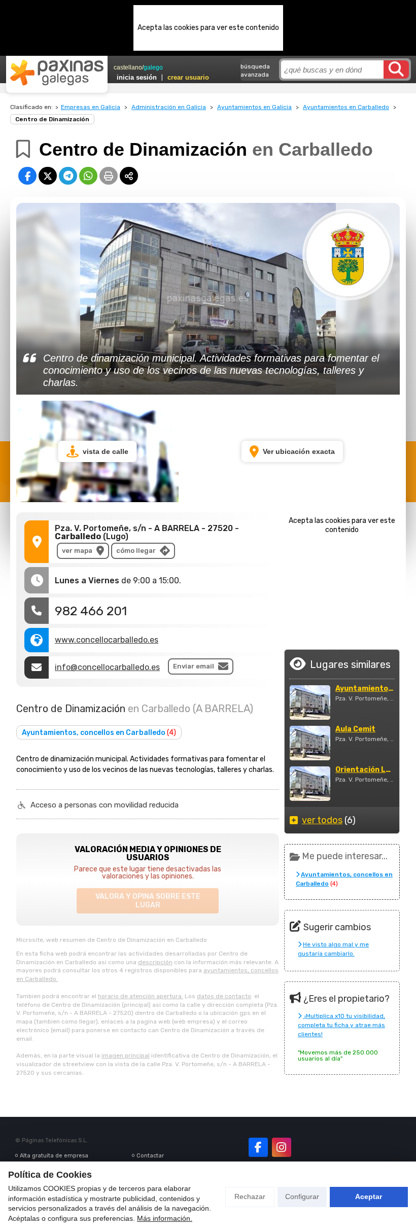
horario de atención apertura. (140, 996)
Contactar (150, 1155)
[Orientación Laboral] (310, 783)
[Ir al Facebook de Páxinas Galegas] (258, 1147)
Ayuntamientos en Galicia (254, 107)
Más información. (164, 1218)
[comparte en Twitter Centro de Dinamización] (48, 176)
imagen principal (125, 1055)
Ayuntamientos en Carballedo (346, 107)
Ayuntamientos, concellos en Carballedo (99, 732)
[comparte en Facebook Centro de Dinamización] (27, 176)
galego (153, 67)
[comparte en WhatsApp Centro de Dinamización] (88, 176)
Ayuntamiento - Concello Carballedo (364, 688)
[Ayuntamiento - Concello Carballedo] (310, 702)
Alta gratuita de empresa (54, 1155)
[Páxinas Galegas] (57, 72)
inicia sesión (137, 77)
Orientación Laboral (364, 769)
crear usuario (188, 77)
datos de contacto (224, 996)
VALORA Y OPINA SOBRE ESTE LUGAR (147, 900)
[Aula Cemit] (310, 743)
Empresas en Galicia (90, 107)
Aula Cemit (355, 729)
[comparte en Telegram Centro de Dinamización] (68, 176)
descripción (155, 962)
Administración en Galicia (168, 107)
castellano (128, 67)
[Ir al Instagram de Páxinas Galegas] (281, 1147)
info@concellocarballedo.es (107, 667)
